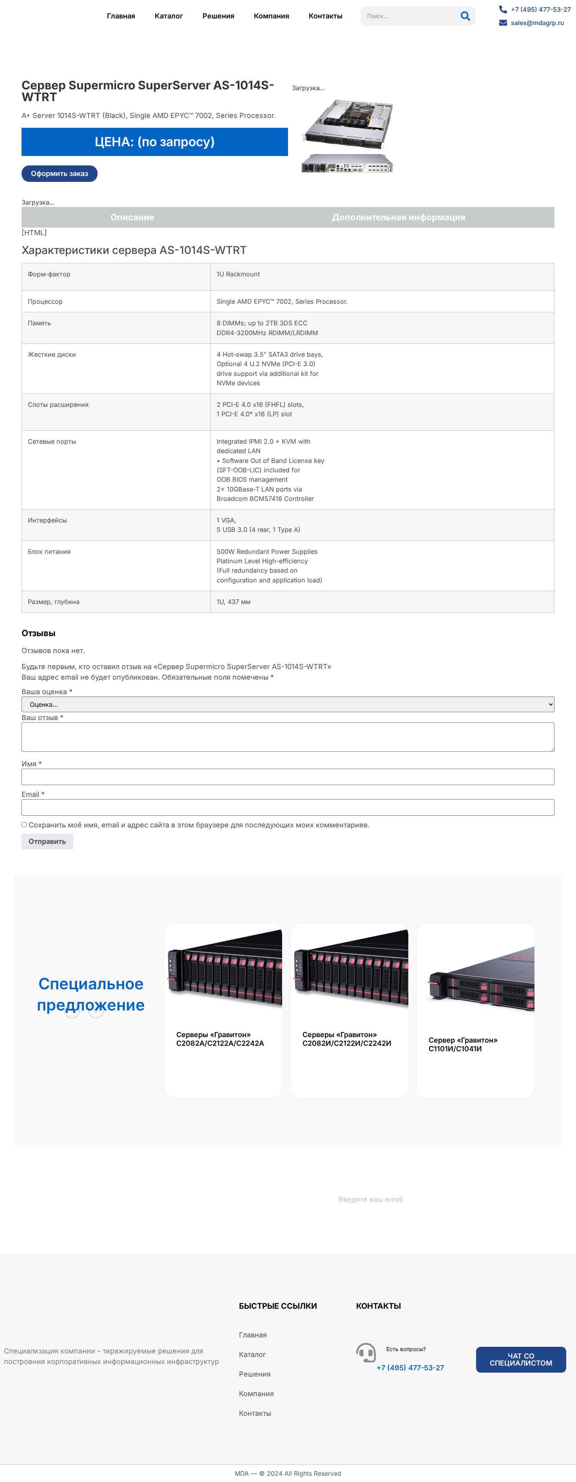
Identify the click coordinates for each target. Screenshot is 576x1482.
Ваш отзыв (42, 717)
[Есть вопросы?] (366, 1352)
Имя (32, 763)
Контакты (325, 16)
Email (33, 794)
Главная (121, 16)
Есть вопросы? (406, 1349)
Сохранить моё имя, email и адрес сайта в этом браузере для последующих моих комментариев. (199, 825)
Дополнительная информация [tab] (399, 217)
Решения (218, 16)
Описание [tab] (132, 217)
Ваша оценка (47, 691)
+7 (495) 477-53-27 (410, 1368)
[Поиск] (465, 16)
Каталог (169, 16)
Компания (271, 16)
